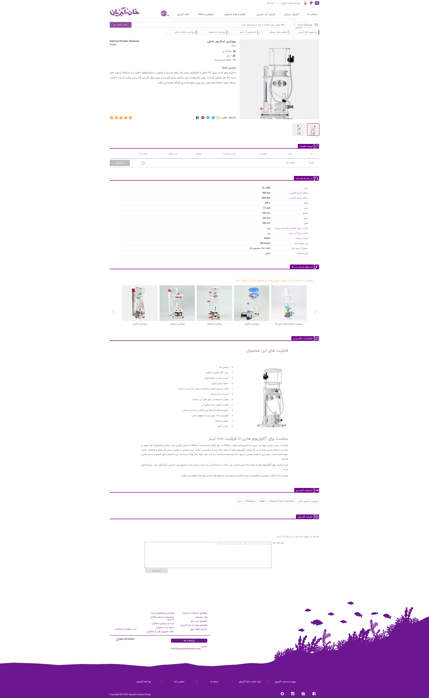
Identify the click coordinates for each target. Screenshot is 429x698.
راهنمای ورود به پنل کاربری (193, 625)
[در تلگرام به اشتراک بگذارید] (208, 118)
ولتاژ (306, 203)
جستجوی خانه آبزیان (307, 32)
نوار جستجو (201, 617)
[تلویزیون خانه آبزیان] (163, 14)
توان (306, 208)
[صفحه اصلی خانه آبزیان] (125, 16)
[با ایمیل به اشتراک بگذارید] (218, 118)
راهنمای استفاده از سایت (194, 613)
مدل (306, 188)
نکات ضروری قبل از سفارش (160, 631)
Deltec (113, 44)
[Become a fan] (314, 694)
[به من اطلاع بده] (143, 163)
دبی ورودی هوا (301, 243)
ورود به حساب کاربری (290, 3)
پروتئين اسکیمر (251, 323)
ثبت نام (270, 3)
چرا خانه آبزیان (144, 681)
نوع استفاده (302, 253)
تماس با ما (179, 681)
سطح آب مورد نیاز (299, 248)
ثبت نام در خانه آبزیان (250, 681)
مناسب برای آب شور (298, 233)
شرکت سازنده (301, 238)
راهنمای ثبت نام (199, 621)
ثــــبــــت (156, 570)
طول (306, 223)
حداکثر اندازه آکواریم (298, 198)
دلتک (239, 501)
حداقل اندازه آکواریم (298, 193)
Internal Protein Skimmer (124, 41)
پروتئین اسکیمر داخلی (308, 501)
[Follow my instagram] (293, 694)
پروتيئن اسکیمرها (217, 32)
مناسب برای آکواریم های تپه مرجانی (291, 228)
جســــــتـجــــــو (120, 24)
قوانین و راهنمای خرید (162, 613)
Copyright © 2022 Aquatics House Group (130, 694)
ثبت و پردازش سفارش (162, 623)
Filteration (250, 501)
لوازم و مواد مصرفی (278, 32)
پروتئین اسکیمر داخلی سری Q (289, 323)
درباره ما (214, 681)
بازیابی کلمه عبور (198, 629)
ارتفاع (305, 213)
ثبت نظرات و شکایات (125, 629)
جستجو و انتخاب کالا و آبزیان (162, 618)
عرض (305, 218)
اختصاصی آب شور (248, 32)
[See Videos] (303, 694)
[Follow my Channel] (282, 694)
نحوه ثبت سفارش (165, 627)
